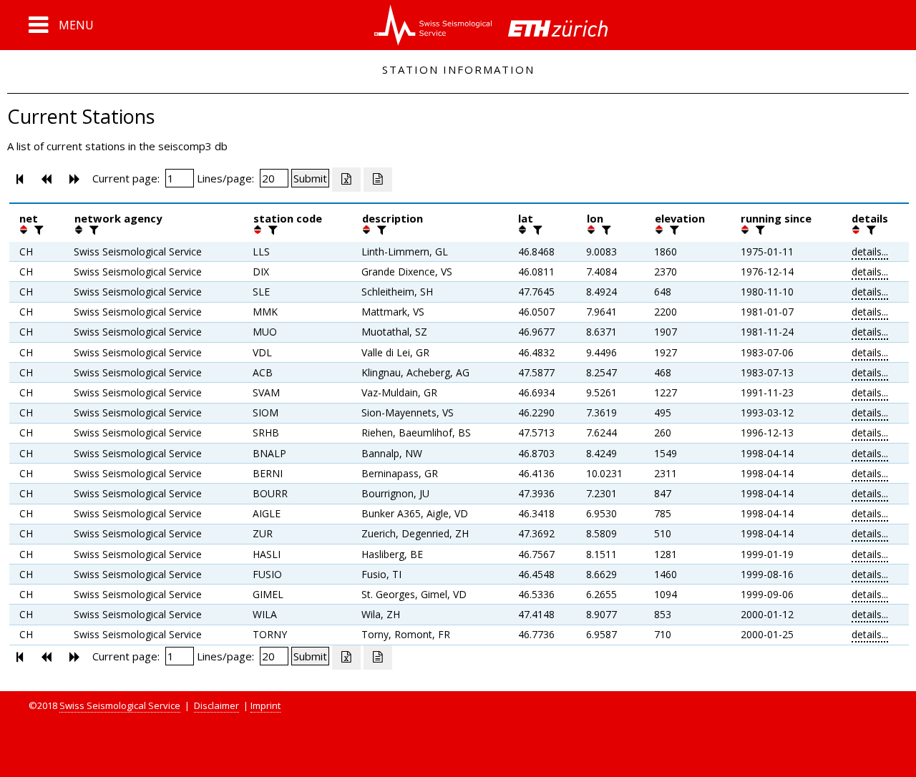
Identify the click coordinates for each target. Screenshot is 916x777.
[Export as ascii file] (378, 179)
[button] (61, 25)
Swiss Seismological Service (119, 705)
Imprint (265, 705)
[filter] (37, 230)
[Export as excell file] (346, 179)
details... (870, 251)
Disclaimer (216, 705)
